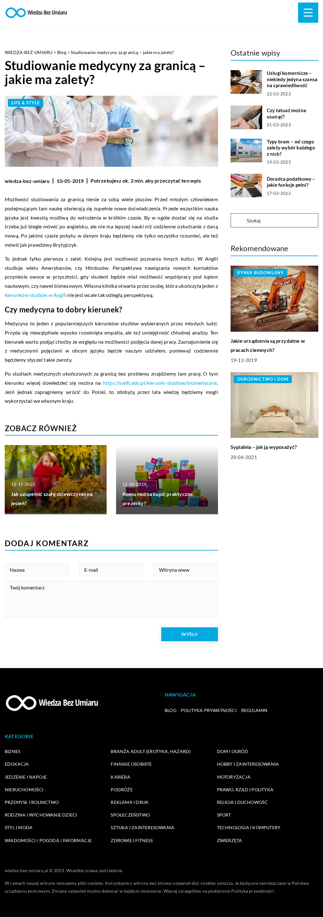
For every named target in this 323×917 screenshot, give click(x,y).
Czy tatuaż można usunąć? (286, 113)
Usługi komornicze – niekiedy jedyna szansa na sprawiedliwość (292, 79)
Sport (224, 814)
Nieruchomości (24, 789)
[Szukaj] (238, 220)
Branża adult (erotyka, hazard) (151, 751)
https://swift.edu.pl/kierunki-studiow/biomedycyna (160, 383)
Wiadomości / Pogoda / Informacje (48, 840)
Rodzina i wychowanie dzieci (41, 814)
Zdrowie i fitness (131, 840)
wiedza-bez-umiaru (27, 181)
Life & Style (25, 102)
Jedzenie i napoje (26, 777)
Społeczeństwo (130, 814)
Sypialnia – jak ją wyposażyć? (264, 447)
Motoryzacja (233, 777)
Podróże (121, 789)
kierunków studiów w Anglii (35, 295)
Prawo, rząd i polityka (245, 789)
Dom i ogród (232, 751)
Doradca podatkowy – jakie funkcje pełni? (291, 182)
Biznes (12, 751)
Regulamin (254, 710)
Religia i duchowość (242, 802)
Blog (170, 710)
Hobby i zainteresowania (248, 764)
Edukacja (17, 764)
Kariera (120, 777)
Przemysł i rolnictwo (32, 802)
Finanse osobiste (131, 764)
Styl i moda (18, 827)
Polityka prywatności (209, 710)
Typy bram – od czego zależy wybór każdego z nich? (291, 148)
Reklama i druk (130, 802)
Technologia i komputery (249, 827)
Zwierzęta (229, 840)
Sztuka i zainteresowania (142, 827)
